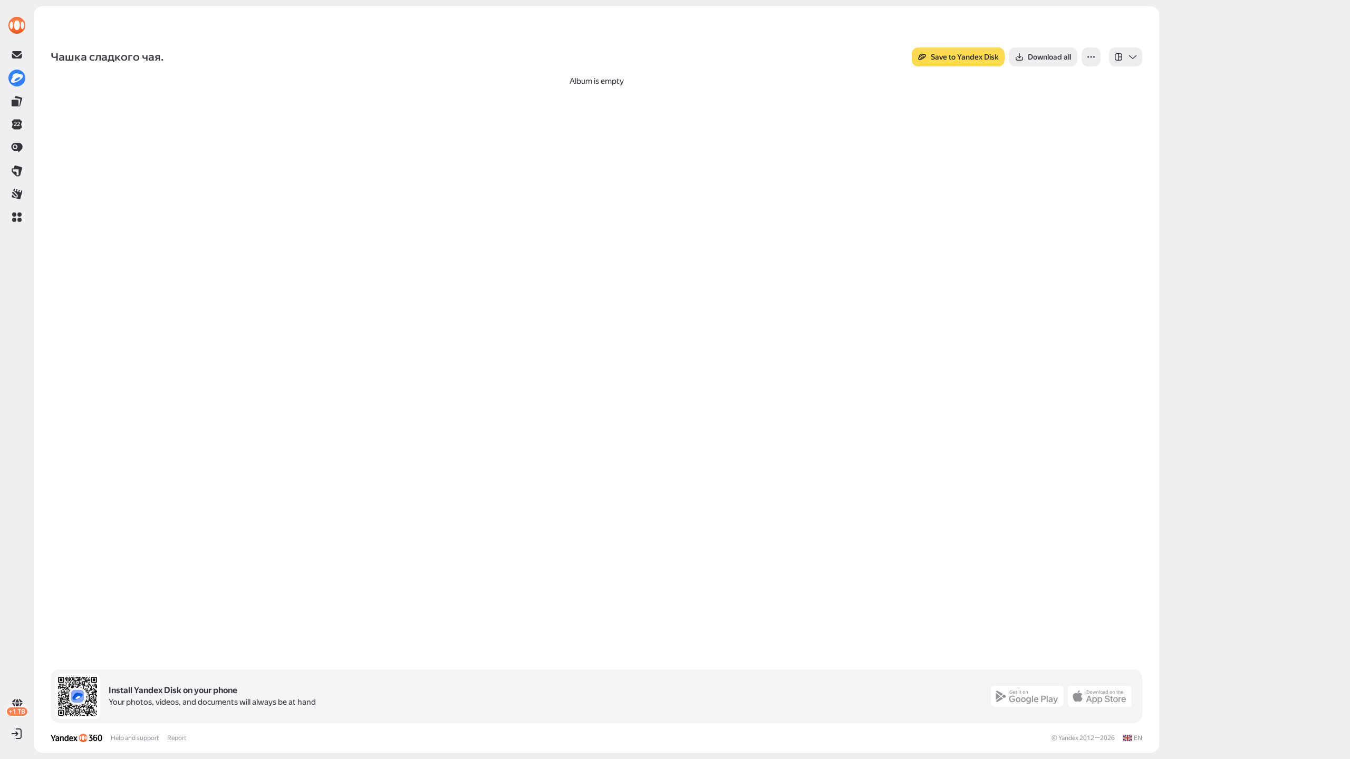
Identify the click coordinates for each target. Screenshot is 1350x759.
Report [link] (176, 738)
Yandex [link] (1068, 738)
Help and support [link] (135, 738)
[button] (16, 217)
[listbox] (1125, 56)
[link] (16, 25)
